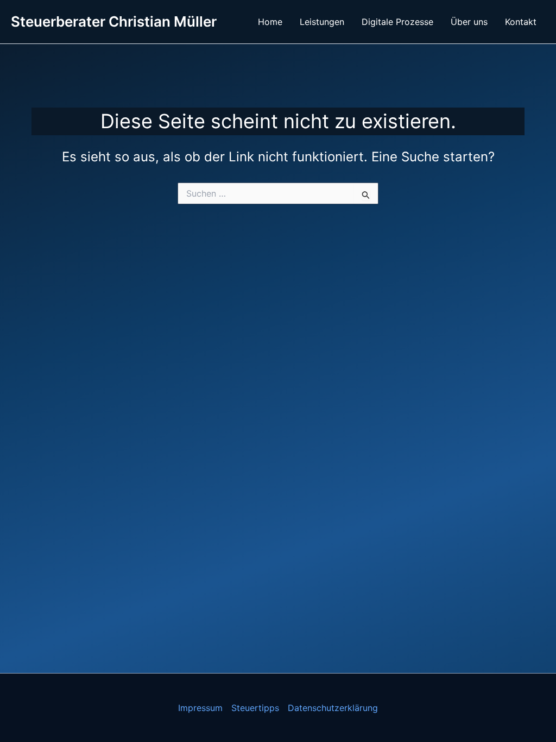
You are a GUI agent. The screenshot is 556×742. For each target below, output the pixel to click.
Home (270, 21)
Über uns (469, 21)
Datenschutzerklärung (333, 707)
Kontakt (520, 21)
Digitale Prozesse (397, 21)
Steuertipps (255, 707)
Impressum (200, 707)
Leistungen (322, 21)
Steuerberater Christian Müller (114, 21)
